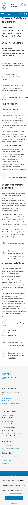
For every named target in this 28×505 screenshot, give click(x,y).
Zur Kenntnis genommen (14, 498)
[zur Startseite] (4, 6)
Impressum (14, 503)
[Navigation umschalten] (2, 14)
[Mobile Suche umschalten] (9, 14)
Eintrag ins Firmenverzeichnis (12, 449)
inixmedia (6, 464)
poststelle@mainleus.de (12, 403)
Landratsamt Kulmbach (10, 457)
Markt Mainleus (13, 6)
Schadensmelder (8, 445)
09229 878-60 (9, 401)
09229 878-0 (8, 398)
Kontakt (14, 475)
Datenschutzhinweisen (16, 493)
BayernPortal (8, 460)
